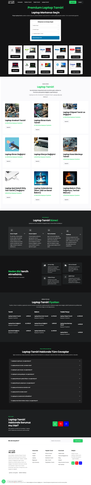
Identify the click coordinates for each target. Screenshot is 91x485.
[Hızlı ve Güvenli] (72, 268)
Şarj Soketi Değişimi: (13, 331)
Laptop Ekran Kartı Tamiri (41, 316)
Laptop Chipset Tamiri (66, 316)
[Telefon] (60, 423)
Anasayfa (20, 2)
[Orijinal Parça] (51, 280)
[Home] (11, 2)
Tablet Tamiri (36, 2)
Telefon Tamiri (28, 2)
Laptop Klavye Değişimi (40, 323)
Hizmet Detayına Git (37, 37)
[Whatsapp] (55, 423)
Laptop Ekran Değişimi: (14, 323)
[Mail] (66, 423)
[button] (45, 361)
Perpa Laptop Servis (17, 15)
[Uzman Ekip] (51, 268)
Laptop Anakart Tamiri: (14, 316)
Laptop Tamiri (45, 2)
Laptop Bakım (64, 332)
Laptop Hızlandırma (39, 331)
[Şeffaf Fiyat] (72, 279)
